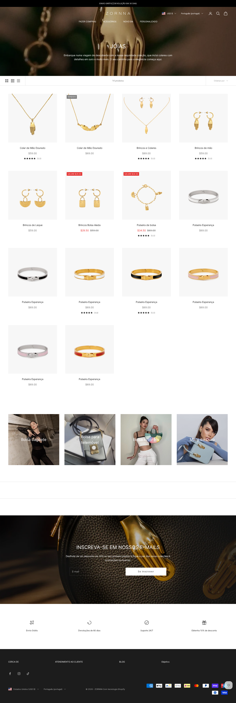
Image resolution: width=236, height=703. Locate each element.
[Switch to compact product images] (18, 80)
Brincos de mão (203, 147)
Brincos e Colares (146, 147)
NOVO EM (128, 21)
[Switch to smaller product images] (12, 80)
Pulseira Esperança (203, 225)
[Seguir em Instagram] (19, 673)
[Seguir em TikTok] (28, 673)
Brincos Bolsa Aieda (89, 225)
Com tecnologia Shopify (114, 689)
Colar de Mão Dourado (32, 147)
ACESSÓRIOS (109, 21)
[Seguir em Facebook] (10, 673)
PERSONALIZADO (148, 21)
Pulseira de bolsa (146, 225)
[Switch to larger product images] (6, 80)
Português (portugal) (190, 13)
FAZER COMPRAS (87, 21)
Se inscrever (146, 571)
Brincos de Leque (33, 225)
